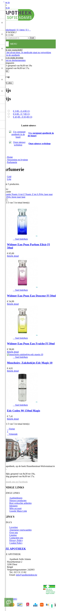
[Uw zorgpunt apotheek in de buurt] (18, 137)
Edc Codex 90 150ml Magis (23, 410)
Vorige (11, 429)
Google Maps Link (18, 511)
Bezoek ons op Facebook (16, 482)
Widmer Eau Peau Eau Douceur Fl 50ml (31, 295)
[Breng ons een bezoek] (8, 602)
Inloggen (13, 506)
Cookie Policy (16, 543)
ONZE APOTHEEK (13, 548)
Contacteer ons (16, 538)
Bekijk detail (13, 256)
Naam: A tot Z (18, 194)
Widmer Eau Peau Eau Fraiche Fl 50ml (31, 343)
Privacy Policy (16, 540)
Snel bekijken (20, 239)
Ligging (13, 535)
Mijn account (15, 508)
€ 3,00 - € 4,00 (21, 111)
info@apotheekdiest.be (26, 575)
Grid (9, 176)
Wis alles (7, 83)
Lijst (9, 179)
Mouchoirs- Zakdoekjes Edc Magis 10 (29, 362)
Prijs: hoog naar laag (15, 197)
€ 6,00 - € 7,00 (21, 114)
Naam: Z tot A (32, 194)
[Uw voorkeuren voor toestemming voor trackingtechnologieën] (52, 606)
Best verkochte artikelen (20, 503)
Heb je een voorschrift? (12, 50)
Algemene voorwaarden (20, 530)
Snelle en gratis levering (12, 57)
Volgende (12, 434)
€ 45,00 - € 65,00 (22, 117)
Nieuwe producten (17, 500)
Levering (13, 527)
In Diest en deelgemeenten (13, 60)
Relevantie (6, 194)
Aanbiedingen (15, 498)
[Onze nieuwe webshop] (18, 145)
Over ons (13, 532)
